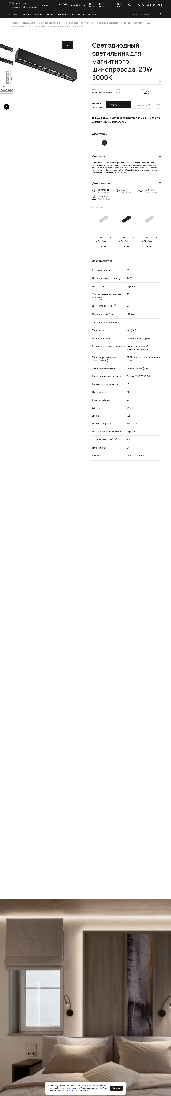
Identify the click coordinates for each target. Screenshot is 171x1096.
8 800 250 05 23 (63, 5)
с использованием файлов (72, 1090)
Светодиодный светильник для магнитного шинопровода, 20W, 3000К (47, 26)
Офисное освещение (49, 22)
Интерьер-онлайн (103, 5)
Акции (130, 5)
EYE (148, 22)
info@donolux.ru (78, 5)
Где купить (91, 5)
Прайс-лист (119, 5)
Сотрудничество (65, 14)
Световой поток (101, 314)
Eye (118, 92)
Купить (113, 105)
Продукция (26, 14)
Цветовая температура (105, 278)
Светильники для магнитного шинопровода (120, 22)
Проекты (38, 14)
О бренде (13, 14)
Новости (50, 14)
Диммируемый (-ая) (103, 305)
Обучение (92, 14)
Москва (45, 5)
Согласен (116, 1088)
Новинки (80, 14)
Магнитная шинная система (78, 22)
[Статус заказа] (139, 5)
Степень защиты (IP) (104, 439)
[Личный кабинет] (143, 5)
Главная (15, 22)
